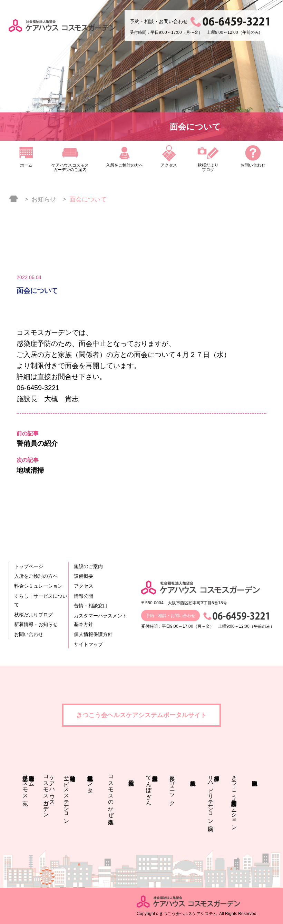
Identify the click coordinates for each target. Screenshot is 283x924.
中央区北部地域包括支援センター (90, 781)
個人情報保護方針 (93, 634)
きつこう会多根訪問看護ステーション (234, 800)
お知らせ (43, 199)
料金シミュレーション (38, 586)
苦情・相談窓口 (91, 605)
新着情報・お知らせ (36, 624)
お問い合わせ (253, 165)
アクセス (168, 165)
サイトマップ (88, 644)
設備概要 (83, 576)
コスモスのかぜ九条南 (111, 793)
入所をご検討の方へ (124, 165)
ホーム (26, 165)
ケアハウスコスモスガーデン (49, 793)
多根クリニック (172, 787)
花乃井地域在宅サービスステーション (66, 797)
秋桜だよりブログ (208, 167)
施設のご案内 (88, 566)
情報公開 (83, 596)
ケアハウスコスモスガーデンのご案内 (70, 167)
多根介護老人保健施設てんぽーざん (149, 787)
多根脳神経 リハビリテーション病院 (214, 797)
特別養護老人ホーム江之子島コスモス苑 (28, 784)
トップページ (28, 566)
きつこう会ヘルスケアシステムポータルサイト (141, 715)
